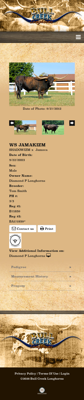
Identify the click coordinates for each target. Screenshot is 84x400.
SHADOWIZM (19, 149)
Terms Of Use (48, 373)
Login (65, 373)
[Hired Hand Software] (42, 392)
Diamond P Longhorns (27, 256)
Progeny (18, 285)
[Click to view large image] (42, 84)
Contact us (25, 228)
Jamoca (41, 149)
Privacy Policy (25, 373)
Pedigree (18, 267)
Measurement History (29, 276)
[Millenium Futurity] (16, 240)
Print (48, 228)
